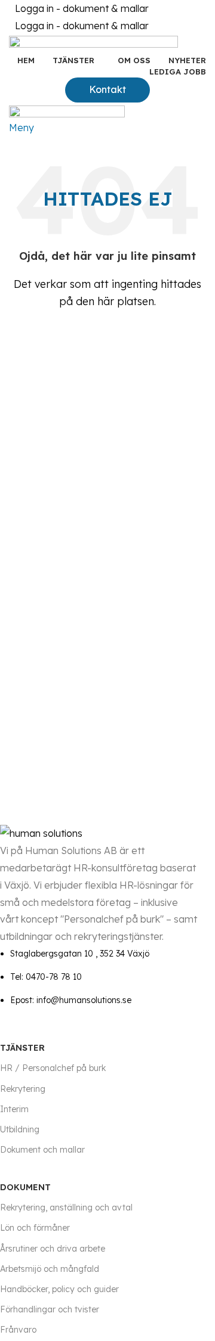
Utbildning (19, 1129)
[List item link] (98, 976)
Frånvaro (18, 1329)
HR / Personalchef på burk (53, 1068)
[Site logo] (93, 43)
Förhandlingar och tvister (49, 1309)
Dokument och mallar (42, 1149)
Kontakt (107, 89)
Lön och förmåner (35, 1227)
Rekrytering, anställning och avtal (66, 1207)
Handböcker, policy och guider (59, 1289)
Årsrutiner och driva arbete (52, 1248)
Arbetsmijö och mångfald (49, 1269)
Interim (14, 1109)
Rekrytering (22, 1089)
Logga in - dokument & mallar (82, 8)
